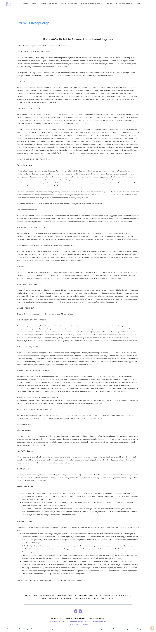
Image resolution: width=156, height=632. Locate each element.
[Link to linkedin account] (80, 611)
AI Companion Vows (104, 595)
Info (34, 4)
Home (25, 4)
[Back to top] (152, 628)
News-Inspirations (82, 598)
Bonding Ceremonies (90, 4)
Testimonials (98, 598)
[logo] (8, 4)
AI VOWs (108, 4)
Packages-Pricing (124, 4)
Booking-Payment (50, 598)
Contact (110, 598)
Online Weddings (69, 4)
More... (140, 4)
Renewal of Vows (49, 4)
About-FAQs (66, 598)
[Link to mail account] (75, 611)
